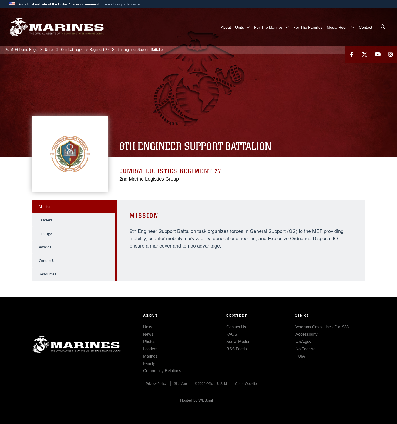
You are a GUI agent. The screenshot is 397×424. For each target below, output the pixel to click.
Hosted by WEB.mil (196, 400)
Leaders (45, 220)
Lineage (45, 233)
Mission (45, 206)
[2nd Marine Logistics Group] (56, 27)
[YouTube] (377, 54)
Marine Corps (76, 344)
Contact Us (47, 260)
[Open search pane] (383, 27)
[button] (122, 4)
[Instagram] (390, 54)
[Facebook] (351, 54)
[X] (364, 54)
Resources (47, 274)
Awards (45, 247)
